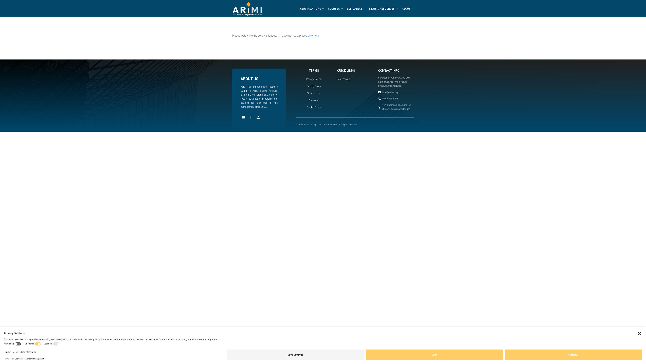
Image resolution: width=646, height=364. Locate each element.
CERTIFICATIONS (310, 8)
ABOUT (406, 8)
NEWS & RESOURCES (382, 8)
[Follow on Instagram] (258, 117)
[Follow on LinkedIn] (244, 117)
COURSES (334, 8)
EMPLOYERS (354, 8)
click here (313, 35)
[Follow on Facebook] (251, 117)
